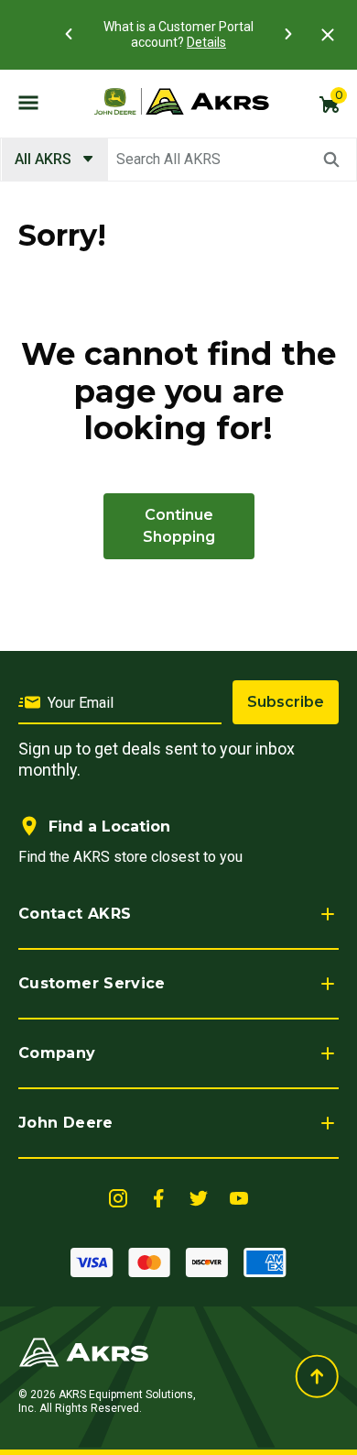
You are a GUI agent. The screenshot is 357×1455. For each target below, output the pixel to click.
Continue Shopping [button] (179, 526)
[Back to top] (317, 1377)
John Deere (66, 1122)
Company (57, 1053)
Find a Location (109, 826)
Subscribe (285, 702)
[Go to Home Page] (83, 1351)
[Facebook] (158, 1197)
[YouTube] (239, 1197)
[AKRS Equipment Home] (181, 102)
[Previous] (69, 34)
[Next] (288, 34)
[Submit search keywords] (331, 160)
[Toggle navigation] (28, 102)
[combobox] (178, 160)
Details (206, 42)
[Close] (327, 35)
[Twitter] (199, 1197)
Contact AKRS (74, 913)
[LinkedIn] (118, 1197)
